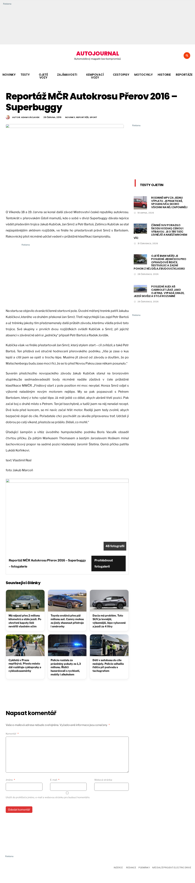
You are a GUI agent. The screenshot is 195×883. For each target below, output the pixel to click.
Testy (25, 75)
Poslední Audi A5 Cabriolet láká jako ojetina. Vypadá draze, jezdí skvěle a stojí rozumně (159, 291)
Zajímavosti (67, 75)
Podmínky (144, 867)
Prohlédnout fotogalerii (103, 563)
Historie (164, 75)
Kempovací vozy (95, 76)
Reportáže (184, 75)
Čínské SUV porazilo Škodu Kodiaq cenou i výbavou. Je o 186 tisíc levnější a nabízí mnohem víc (160, 231)
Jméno (10, 779)
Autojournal (97, 53)
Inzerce (118, 867)
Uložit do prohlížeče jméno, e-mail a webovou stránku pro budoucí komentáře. (48, 797)
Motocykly (143, 75)
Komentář (12, 733)
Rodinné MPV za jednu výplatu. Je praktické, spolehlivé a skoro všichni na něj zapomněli (169, 202)
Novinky (9, 75)
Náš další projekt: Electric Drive (171, 867)
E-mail (54, 779)
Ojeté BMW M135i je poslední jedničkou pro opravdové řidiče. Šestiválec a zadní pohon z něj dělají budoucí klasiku (160, 262)
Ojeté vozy (43, 76)
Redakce (131, 867)
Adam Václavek (30, 117)
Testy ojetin (151, 184)
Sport (93, 117)
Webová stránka (103, 779)
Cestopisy (121, 75)
